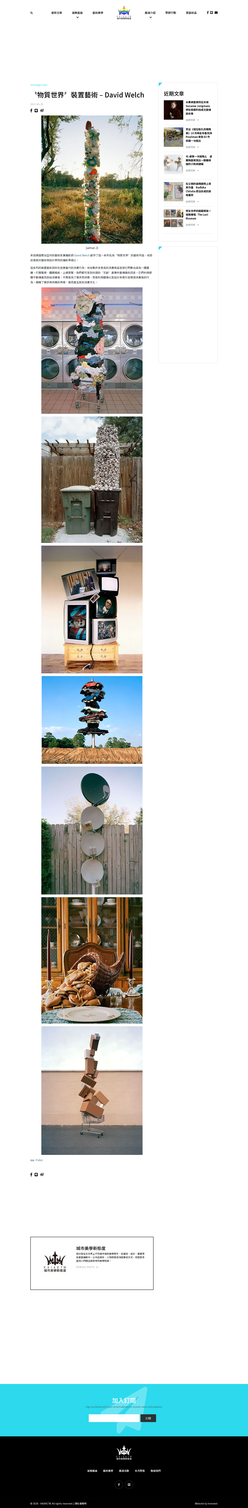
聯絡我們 (156, 1470)
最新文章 (56, 13)
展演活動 (124, 1470)
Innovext (213, 1503)
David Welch (82, 255)
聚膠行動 (170, 13)
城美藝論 (77, 13)
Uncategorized (38, 84)
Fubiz (39, 1160)
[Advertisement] (124, 54)
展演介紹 (150, 13)
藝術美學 (97, 13)
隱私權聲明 (81, 1503)
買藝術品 (191, 13)
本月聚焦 (140, 1470)
